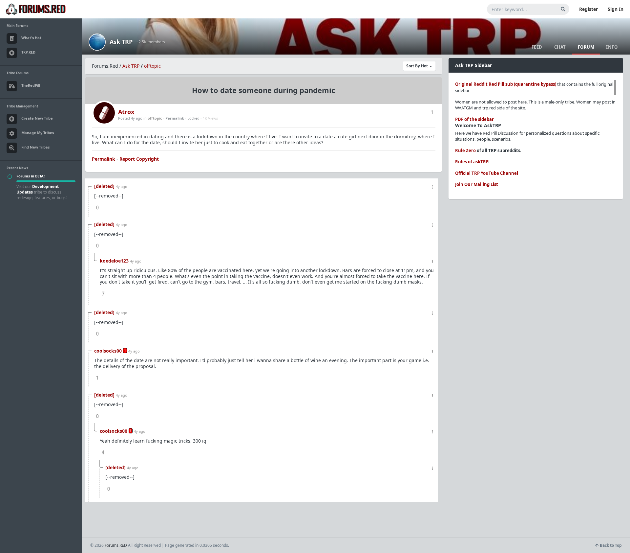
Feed (537, 47)
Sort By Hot (417, 66)
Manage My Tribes (37, 132)
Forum (586, 47)
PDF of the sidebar (474, 119)
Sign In (615, 9)
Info (612, 47)
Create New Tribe (37, 118)
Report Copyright (139, 159)
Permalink (174, 118)
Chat (560, 47)
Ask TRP (121, 42)
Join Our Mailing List (476, 184)
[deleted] (104, 186)
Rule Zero (465, 150)
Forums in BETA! (30, 175)
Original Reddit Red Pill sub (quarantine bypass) (505, 84)
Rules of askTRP (471, 162)
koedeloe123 (114, 261)
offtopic (152, 66)
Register (588, 9)
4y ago (121, 186)
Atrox (126, 112)
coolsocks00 (108, 351)
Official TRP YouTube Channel (486, 173)
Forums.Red (105, 66)
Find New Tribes (35, 147)
